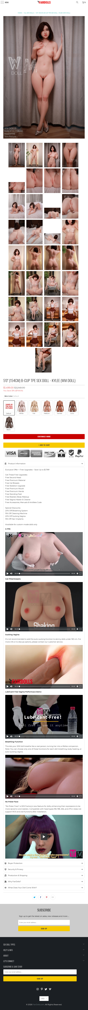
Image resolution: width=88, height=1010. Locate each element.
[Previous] (5, 77)
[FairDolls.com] (44, 2)
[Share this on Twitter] (34, 897)
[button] (44, 463)
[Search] (77, 2)
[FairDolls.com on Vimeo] (50, 989)
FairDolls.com (38, 1004)
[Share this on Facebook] (40, 897)
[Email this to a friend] (52, 897)
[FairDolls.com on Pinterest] (42, 989)
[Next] (83, 77)
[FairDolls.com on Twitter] (46, 989)
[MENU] (1, 2)
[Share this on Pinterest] (46, 897)
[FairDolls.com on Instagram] (38, 989)
